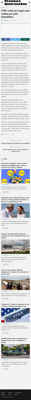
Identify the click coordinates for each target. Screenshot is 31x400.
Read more (6, 192)
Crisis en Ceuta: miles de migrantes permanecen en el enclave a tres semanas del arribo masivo (14, 272)
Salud (9, 394)
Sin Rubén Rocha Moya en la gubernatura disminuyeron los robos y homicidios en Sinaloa (14, 340)
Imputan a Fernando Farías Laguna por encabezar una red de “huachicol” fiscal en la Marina (15, 236)
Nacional (3, 394)
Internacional (18, 392)
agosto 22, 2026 (13, 184)
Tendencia (16, 394)
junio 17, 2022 (14, 20)
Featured (7, 134)
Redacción (5, 20)
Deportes (7, 7)
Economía (10, 392)
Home (2, 7)
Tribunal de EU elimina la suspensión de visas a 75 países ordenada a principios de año (15, 305)
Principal (13, 134)
